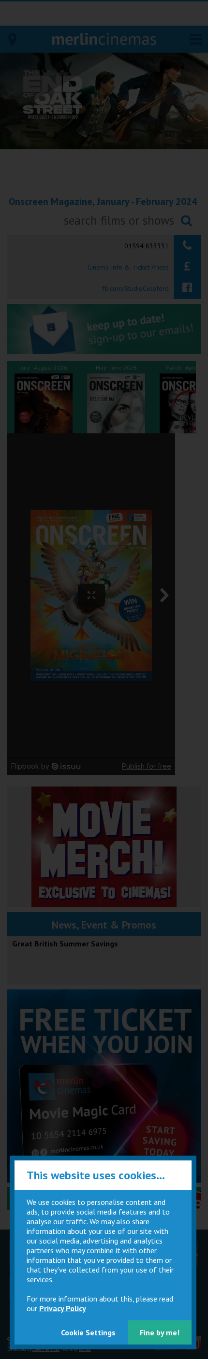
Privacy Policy (62, 1308)
